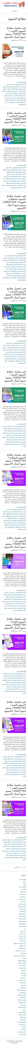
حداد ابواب (23, 931)
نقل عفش (23, 1029)
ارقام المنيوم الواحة (19, 673)
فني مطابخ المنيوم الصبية (15, 441)
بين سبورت (23, 896)
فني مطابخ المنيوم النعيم (15, 772)
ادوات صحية (23, 879)
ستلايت (24, 958)
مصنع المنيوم (11, 102)
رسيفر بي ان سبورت (20, 950)
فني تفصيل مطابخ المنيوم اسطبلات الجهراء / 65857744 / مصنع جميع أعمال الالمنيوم (14, 202)
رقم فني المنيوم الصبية (16, 433)
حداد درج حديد (22, 936)
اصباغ (24, 884)
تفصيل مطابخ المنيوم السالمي (14, 172)
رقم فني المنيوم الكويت (12, 91)
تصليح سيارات (22, 918)
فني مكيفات (23, 992)
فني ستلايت (23, 982)
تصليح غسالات (22, 923)
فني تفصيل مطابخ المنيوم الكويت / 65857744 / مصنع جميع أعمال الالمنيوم (15, 32)
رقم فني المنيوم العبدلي (12, 349)
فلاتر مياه (23, 975)
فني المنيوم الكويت (13, 93)
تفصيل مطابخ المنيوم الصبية (18, 430)
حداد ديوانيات (22, 938)
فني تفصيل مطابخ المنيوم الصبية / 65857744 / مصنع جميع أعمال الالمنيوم (15, 376)
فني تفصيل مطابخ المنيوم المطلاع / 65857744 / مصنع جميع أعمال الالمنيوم (15, 459)
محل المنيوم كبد (12, 608)
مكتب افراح (23, 1019)
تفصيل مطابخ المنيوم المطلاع (14, 513)
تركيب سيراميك (22, 906)
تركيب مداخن (22, 909)
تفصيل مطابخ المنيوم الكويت (14, 89)
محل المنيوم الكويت (21, 102)
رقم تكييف (23, 953)
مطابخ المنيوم (20, 82)
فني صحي (23, 985)
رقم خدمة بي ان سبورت (19, 955)
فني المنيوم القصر (17, 848)
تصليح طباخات (22, 921)
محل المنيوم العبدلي (21, 360)
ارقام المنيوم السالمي (18, 167)
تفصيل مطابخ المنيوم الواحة (18, 678)
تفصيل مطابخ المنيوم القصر (19, 844)
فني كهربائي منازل (21, 990)
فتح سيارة (23, 972)
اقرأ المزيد (6, 161)
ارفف (24, 881)
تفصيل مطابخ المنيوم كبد (19, 597)
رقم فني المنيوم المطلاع (12, 516)
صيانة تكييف (23, 965)
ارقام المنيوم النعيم (19, 756)
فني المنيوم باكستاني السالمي (13, 178)
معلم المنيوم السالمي (16, 187)
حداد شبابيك (23, 940)
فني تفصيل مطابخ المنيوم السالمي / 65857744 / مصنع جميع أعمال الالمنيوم (15, 117)
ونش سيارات (22, 1034)
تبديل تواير (23, 901)
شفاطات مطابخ (22, 960)
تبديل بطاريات (22, 899)
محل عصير (23, 1004)
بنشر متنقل (23, 891)
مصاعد (24, 1009)
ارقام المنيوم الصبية (19, 426)
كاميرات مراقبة (22, 995)
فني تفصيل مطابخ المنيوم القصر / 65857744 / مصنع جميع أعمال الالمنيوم (15, 789)
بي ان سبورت (22, 894)
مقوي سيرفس (22, 1014)
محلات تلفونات (22, 1007)
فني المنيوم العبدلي (13, 352)
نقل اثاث (23, 1027)
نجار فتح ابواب (22, 1024)
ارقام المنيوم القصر (19, 839)
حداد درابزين (22, 933)
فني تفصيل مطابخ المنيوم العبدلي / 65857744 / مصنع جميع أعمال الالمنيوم (15, 293)
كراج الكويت (23, 997)
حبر (25, 928)
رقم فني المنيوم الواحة (16, 680)
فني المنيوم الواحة (17, 682)
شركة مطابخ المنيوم (16, 176)
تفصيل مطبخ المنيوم (20, 174)
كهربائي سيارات (22, 1000)
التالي (16, 867)
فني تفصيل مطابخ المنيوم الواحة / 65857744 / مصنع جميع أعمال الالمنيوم (15, 623)
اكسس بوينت (22, 886)
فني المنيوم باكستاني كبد (15, 601)
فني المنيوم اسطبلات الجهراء (14, 266)
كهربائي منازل (22, 1002)
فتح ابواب (23, 970)
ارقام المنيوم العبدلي (18, 343)
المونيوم (24, 889)
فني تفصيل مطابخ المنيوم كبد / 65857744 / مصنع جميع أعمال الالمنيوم (15, 542)
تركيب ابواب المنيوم (8, 426)
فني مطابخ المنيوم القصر (15, 855)
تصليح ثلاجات (22, 916)
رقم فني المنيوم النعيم (16, 763)
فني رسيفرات (22, 980)
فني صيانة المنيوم (11, 97)
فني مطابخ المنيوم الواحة (15, 689)
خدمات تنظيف (22, 948)
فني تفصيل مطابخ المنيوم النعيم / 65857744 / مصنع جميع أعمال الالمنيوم (15, 706)
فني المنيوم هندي (8, 95)
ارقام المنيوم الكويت (18, 84)
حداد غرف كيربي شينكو (20, 943)
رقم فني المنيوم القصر (16, 846)
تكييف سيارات (22, 926)
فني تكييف (23, 977)
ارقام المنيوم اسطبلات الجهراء (16, 255)
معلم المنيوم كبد (17, 610)
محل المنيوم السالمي (11, 185)
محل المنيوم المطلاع (20, 527)
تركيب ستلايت (22, 904)
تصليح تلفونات (22, 913)
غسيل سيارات (22, 968)
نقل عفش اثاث (22, 1031)
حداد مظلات (23, 945)
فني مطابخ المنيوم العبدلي (11, 358)
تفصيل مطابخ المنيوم (8, 428)
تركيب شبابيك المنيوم (16, 86)
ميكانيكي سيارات (21, 1022)
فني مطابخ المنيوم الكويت (11, 100)
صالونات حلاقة (22, 963)
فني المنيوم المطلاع (13, 518)
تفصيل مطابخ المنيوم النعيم (19, 761)
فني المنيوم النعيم (17, 765)
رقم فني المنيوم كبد (16, 599)
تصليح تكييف (22, 911)
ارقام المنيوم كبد (19, 592)
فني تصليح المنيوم (21, 97)
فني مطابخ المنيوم (17, 183)
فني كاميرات (22, 987)
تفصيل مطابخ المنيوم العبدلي (14, 347)
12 (19, 867)
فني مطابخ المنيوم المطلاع (11, 525)
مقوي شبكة (23, 1017)
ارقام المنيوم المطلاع (18, 509)
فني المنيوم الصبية (17, 435)
